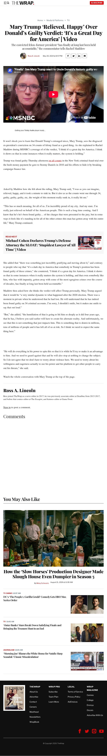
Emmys (90, 705)
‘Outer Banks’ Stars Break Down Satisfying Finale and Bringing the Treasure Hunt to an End (32, 626)
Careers (33, 707)
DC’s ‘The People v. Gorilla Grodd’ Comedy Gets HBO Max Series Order (34, 598)
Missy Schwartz (43, 583)
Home (40, 20)
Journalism (8, 650)
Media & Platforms (55, 20)
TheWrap (35, 686)
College (90, 700)
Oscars (90, 710)
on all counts (55, 160)
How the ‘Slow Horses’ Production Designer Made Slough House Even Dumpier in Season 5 (53, 574)
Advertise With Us (95, 715)
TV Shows (7, 593)
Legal (71, 686)
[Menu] (6, 3)
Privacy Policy (74, 697)
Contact (33, 702)
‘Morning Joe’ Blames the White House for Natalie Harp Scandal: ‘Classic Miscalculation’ (33, 655)
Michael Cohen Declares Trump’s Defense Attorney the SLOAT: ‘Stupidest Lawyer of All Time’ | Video (41, 245)
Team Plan (53, 697)
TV (68, 20)
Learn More (54, 702)
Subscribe (97, 3)
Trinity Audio (29, 130)
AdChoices (72, 702)
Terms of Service (75, 692)
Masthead (34, 712)
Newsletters (35, 717)
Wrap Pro (54, 686)
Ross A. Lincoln (34, 56)
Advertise (34, 697)
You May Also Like (21, 499)
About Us (34, 692)
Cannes (90, 695)
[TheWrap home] (23, 3)
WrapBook (34, 722)
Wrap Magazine (92, 688)
